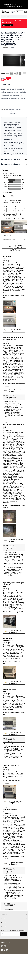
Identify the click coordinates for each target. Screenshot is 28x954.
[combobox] (19, 11)
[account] (14, 12)
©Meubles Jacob (4, 942)
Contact (20, 6)
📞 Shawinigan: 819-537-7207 (9, 4)
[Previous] (3, 60)
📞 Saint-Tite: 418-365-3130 (8, 3)
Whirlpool (5, 47)
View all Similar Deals (7, 25)
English (18, 11)
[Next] (25, 60)
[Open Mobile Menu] (25, 12)
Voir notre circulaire (10, 6)
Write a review (17, 45)
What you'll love (5, 84)
